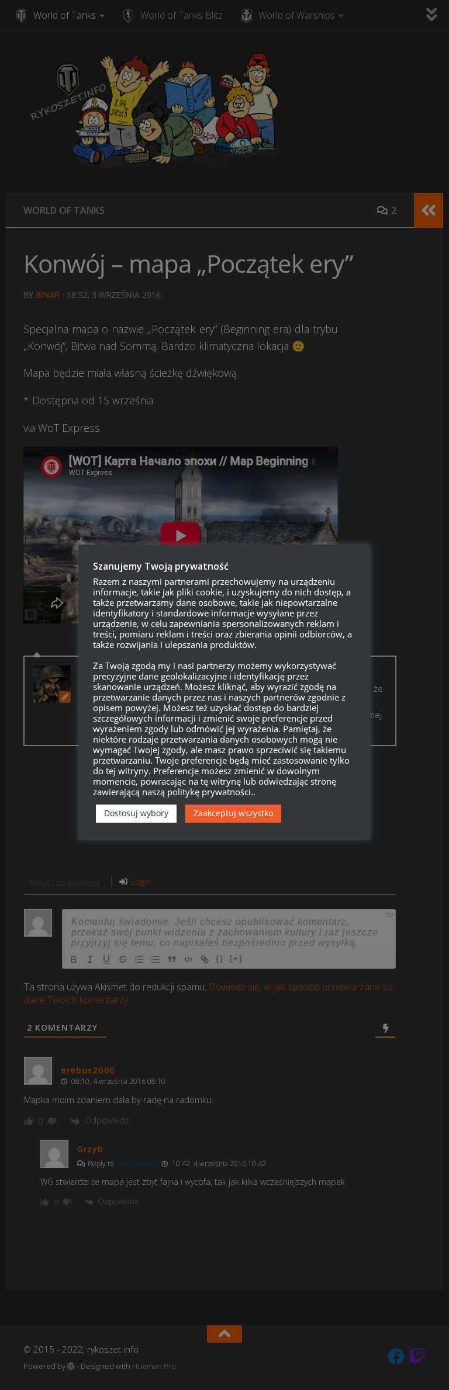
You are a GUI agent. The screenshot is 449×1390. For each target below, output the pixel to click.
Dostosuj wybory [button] (136, 813)
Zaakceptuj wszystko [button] (233, 813)
